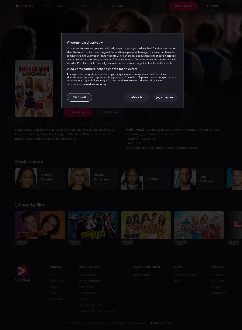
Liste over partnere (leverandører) (86, 84)
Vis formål (79, 97)
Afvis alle (136, 97)
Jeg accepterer (165, 97)
